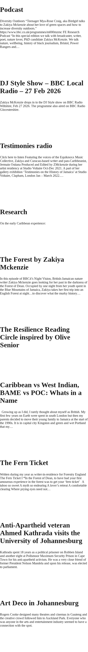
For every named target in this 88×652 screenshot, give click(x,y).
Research (13, 212)
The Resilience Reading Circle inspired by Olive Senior (35, 337)
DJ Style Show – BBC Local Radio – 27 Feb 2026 (41, 87)
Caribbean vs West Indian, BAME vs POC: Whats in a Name (41, 392)
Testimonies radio (26, 145)
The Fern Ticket (24, 462)
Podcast (11, 9)
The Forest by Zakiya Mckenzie (32, 263)
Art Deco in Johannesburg (39, 603)
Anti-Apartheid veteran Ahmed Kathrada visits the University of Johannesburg (41, 532)
